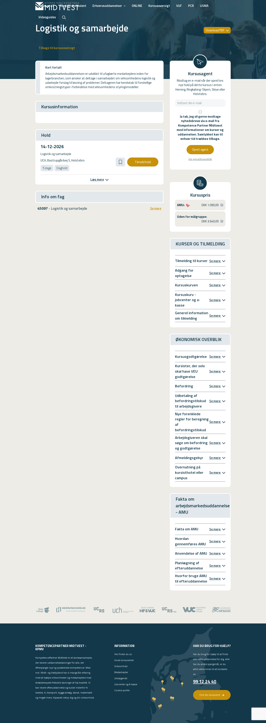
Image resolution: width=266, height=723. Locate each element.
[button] (120, 162)
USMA (204, 5)
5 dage (47, 168)
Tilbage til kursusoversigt (57, 48)
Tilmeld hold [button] (143, 162)
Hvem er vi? (46, 5)
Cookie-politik (122, 690)
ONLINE (137, 5)
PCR (191, 5)
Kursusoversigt (159, 5)
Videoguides (47, 17)
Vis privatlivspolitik (200, 159)
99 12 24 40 (204, 681)
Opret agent (200, 149)
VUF (179, 5)
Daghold (62, 168)
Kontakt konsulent (73, 5)
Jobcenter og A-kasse (125, 684)
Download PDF (215, 30)
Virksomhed (120, 666)
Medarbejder (121, 672)
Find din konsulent (210, 695)
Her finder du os (123, 654)
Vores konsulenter (124, 660)
